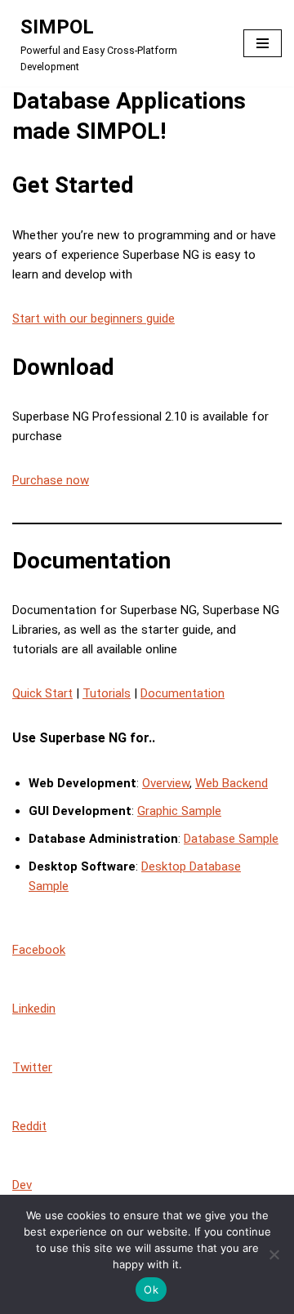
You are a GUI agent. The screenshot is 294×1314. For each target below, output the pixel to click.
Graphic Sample (179, 811)
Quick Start (42, 693)
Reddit (29, 1126)
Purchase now (50, 480)
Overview (165, 783)
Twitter (32, 1067)
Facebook (38, 949)
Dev (22, 1185)
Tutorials (106, 693)
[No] (273, 1254)
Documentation (182, 693)
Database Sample (231, 838)
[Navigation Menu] (262, 43)
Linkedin (34, 1008)
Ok (151, 1289)
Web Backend (231, 783)
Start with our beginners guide (93, 318)
